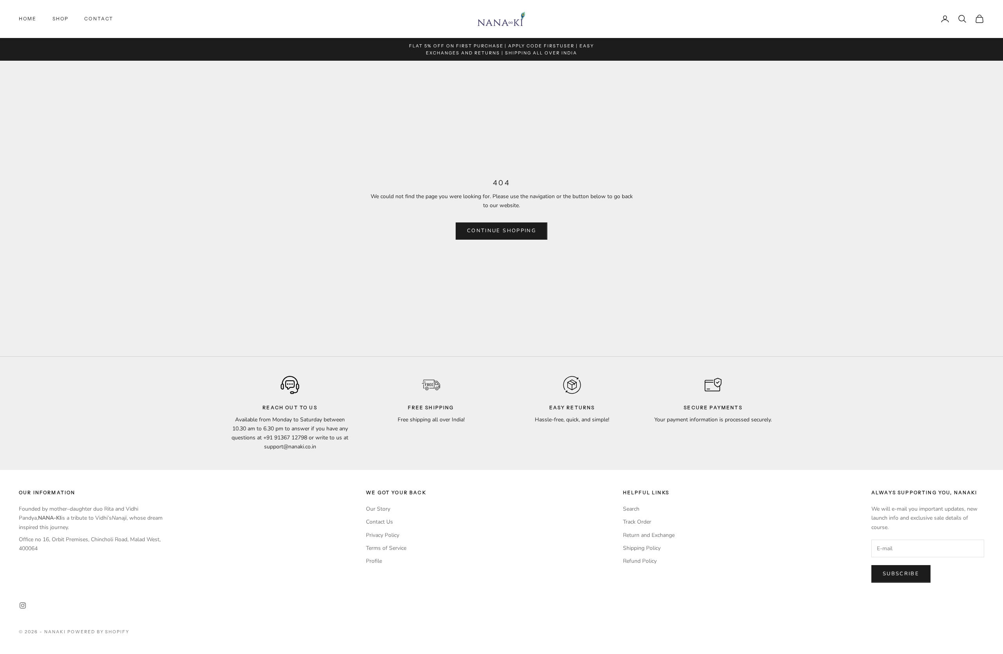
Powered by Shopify (98, 631)
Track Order (637, 522)
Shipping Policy (642, 548)
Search (631, 509)
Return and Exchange (649, 535)
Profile (374, 561)
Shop (61, 19)
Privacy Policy (382, 535)
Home (28, 19)
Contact (98, 19)
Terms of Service (386, 548)
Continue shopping (501, 230)
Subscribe (901, 573)
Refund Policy (640, 561)
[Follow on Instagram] (23, 605)
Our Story (378, 509)
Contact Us (379, 522)
